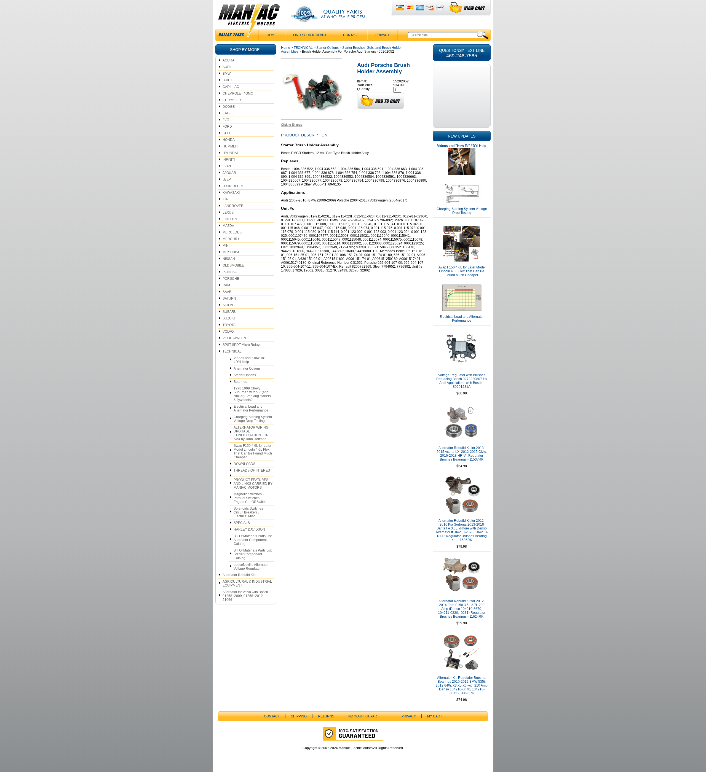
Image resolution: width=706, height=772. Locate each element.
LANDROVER (233, 206)
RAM (226, 285)
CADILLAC (231, 87)
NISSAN (229, 259)
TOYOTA (229, 325)
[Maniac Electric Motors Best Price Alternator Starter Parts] (249, 21)
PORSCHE (231, 279)
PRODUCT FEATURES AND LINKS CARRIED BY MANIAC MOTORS (253, 483)
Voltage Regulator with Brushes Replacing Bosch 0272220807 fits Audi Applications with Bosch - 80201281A (461, 381)
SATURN (229, 298)
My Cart (434, 716)
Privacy (382, 35)
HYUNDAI (230, 153)
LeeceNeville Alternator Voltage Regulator (251, 567)
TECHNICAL (232, 351)
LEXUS (228, 212)
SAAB (227, 292)
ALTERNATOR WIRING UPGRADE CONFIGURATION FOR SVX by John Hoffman (251, 433)
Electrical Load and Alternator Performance (251, 408)
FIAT (226, 120)
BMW (227, 74)
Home (285, 48)
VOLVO (228, 331)
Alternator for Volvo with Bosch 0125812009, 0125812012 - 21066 (245, 596)
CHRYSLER (232, 100)
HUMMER (230, 146)
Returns (326, 716)
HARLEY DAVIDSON (249, 529)
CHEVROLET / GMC (238, 93)
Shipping (299, 716)
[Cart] (467, 8)
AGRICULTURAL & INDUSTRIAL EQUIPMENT (247, 583)
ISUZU (227, 166)
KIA (225, 199)
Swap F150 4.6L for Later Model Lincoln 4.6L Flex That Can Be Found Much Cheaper (253, 451)
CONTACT (351, 35)
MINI (226, 246)
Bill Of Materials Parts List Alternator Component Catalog (253, 540)
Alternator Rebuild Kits (239, 575)
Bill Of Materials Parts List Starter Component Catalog (253, 554)
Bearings (240, 382)
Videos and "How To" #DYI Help (249, 360)
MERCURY (231, 239)
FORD (227, 126)
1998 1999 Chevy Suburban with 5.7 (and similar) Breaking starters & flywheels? (252, 394)
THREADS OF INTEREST (253, 470)
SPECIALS (242, 523)
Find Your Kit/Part (310, 35)
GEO (226, 133)
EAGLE (228, 113)
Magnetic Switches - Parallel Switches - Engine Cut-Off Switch (250, 498)
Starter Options (245, 375)
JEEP (227, 179)
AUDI (227, 67)
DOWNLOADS (244, 464)
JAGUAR (229, 173)
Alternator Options (247, 368)
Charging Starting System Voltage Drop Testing (253, 419)
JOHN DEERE (233, 186)
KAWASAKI (231, 193)
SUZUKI (229, 318)
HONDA (229, 140)
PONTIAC (230, 272)
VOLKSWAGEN (234, 338)
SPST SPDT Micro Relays (242, 345)
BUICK (228, 80)
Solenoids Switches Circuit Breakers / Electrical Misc (248, 512)
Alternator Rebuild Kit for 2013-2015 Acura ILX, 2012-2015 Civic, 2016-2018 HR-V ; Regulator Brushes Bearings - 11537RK (462, 453)
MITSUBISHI (232, 252)
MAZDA (228, 226)
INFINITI (229, 160)
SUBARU (230, 312)
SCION (228, 305)
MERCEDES (232, 232)
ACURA (228, 60)
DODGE (229, 107)
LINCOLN (230, 219)
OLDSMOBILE (233, 265)
